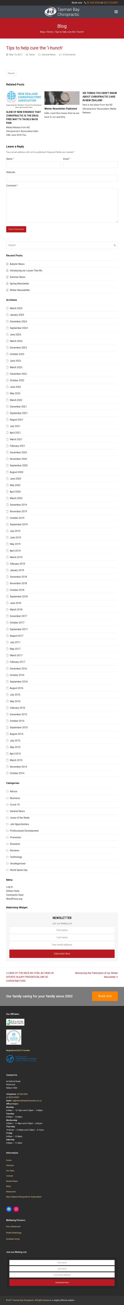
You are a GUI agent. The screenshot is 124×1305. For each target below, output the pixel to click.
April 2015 (15, 753)
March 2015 (16, 760)
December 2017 (18, 616)
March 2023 (16, 367)
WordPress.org (14, 898)
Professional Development (24, 830)
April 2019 (15, 550)
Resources (11, 1191)
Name (10, 158)
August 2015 (16, 734)
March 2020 (16, 498)
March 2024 (16, 341)
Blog (42, 32)
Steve (32, 54)
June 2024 (15, 334)
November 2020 (18, 459)
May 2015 (15, 747)
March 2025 (16, 308)
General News (48, 54)
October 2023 (17, 354)
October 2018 (17, 590)
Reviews (14, 850)
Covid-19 (15, 804)
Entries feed (12, 891)
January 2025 (17, 314)
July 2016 (15, 694)
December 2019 (18, 504)
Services (10, 1165)
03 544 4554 (93, 2)
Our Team (10, 1171)
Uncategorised (17, 863)
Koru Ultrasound (13, 1226)
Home (50, 32)
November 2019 (18, 511)
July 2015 (15, 740)
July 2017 (15, 642)
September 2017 (19, 629)
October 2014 (17, 773)
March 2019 (16, 557)
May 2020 (15, 485)
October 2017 (17, 622)
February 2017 (17, 661)
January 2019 (17, 570)
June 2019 (15, 537)
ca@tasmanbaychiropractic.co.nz (27, 1100)
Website (10, 172)
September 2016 (19, 681)
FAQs (8, 1186)
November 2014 (18, 766)
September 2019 (19, 524)
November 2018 (18, 583)
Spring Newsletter (19, 283)
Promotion (15, 837)
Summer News (17, 277)
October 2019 (17, 518)
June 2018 (15, 603)
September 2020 (19, 465)
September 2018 (19, 596)
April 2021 (15, 432)
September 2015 (19, 727)
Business (15, 798)
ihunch (11, 73)
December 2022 (18, 373)
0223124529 (13, 1097)
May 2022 (15, 393)
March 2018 (16, 609)
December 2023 (18, 347)
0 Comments (69, 54)
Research (15, 843)
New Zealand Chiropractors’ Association (24, 1197)
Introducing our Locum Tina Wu (26, 270)
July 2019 (15, 531)
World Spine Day (19, 870)
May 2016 (15, 701)
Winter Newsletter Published (60, 108)
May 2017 (15, 648)
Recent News (12, 1181)
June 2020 (15, 478)
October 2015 (17, 720)
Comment (12, 185)
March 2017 (16, 655)
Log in (9, 886)
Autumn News (17, 264)
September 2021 (19, 413)
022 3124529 (111, 2)
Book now (105, 996)
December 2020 (18, 452)
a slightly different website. (63, 1300)
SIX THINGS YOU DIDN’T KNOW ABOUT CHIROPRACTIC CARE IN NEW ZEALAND (100, 97)
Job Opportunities (19, 824)
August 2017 (16, 635)
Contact (9, 1176)
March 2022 (16, 400)
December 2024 (18, 321)
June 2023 (15, 360)
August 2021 (16, 419)
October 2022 (17, 380)
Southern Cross (13, 1239)
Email (66, 158)
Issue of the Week (19, 817)
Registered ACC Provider (18, 1050)
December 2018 (18, 576)
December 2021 (18, 406)
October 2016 (17, 675)
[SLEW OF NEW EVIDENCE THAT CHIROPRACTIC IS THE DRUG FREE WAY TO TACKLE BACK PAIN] (23, 99)
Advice (13, 791)
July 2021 (15, 426)
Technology (16, 857)
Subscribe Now (62, 953)
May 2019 (15, 544)
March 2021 (16, 439)
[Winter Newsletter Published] (62, 98)
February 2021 (17, 445)
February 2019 (17, 563)
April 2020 (15, 491)
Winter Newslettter (20, 290)
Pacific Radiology (13, 1233)
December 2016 (18, 668)
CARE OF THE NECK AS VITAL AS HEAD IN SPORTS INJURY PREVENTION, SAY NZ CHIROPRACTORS (30, 977)
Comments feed (14, 894)
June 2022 (15, 386)
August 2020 (16, 472)
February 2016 (17, 707)
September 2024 (19, 328)
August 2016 (16, 688)
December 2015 (18, 714)
